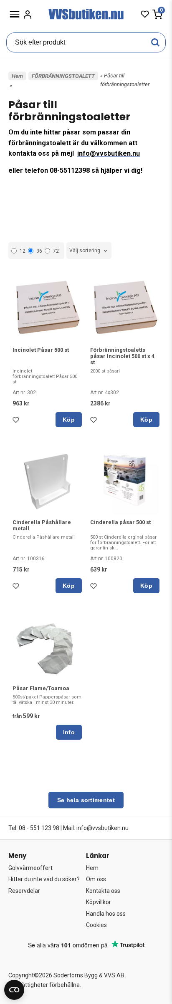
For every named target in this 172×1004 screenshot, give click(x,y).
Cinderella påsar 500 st (120, 522)
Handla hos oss (106, 913)
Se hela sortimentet (86, 800)
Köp (69, 419)
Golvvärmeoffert (30, 868)
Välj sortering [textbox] (84, 250)
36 (39, 251)
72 (56, 251)
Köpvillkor (98, 902)
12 (22, 251)
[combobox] (89, 251)
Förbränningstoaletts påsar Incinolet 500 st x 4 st (122, 356)
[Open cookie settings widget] (14, 990)
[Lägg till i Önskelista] (18, 422)
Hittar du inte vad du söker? (44, 879)
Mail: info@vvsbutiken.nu (96, 828)
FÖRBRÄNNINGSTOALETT (63, 76)
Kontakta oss (103, 890)
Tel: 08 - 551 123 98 (33, 828)
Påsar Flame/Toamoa (41, 688)
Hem (17, 76)
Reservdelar (24, 890)
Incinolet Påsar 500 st (41, 350)
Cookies (96, 925)
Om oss (96, 879)
